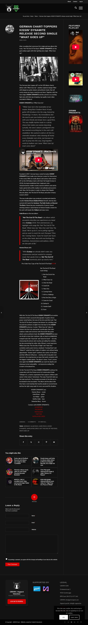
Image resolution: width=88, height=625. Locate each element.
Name (34, 515)
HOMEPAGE (39, 407)
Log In (81, 1)
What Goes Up (24, 430)
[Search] (75, 8)
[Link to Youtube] (71, 622)
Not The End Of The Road (48, 428)
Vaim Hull (43, 422)
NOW (53, 263)
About (69, 1)
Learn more (74, 617)
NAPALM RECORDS (38, 416)
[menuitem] (69, 1)
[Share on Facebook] (23, 442)
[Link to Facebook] (65, 622)
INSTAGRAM (39, 412)
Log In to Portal (16, 601)
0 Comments (32, 422)
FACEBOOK (38, 409)
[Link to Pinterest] (77, 622)
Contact (75, 1)
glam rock (34, 426)
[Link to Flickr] (81, 622)
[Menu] (80, 8)
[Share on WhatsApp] (38, 442)
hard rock (43, 426)
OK (64, 617)
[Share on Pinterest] (46, 442)
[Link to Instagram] (74, 622)
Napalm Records (33, 428)
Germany (27, 426)
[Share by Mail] (54, 442)
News (21, 40)
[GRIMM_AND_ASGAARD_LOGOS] (12, 8)
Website (34, 529)
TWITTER (39, 414)
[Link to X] (68, 622)
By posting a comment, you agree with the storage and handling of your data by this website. (33, 559)
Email (34, 522)
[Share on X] (31, 442)
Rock (24, 40)
